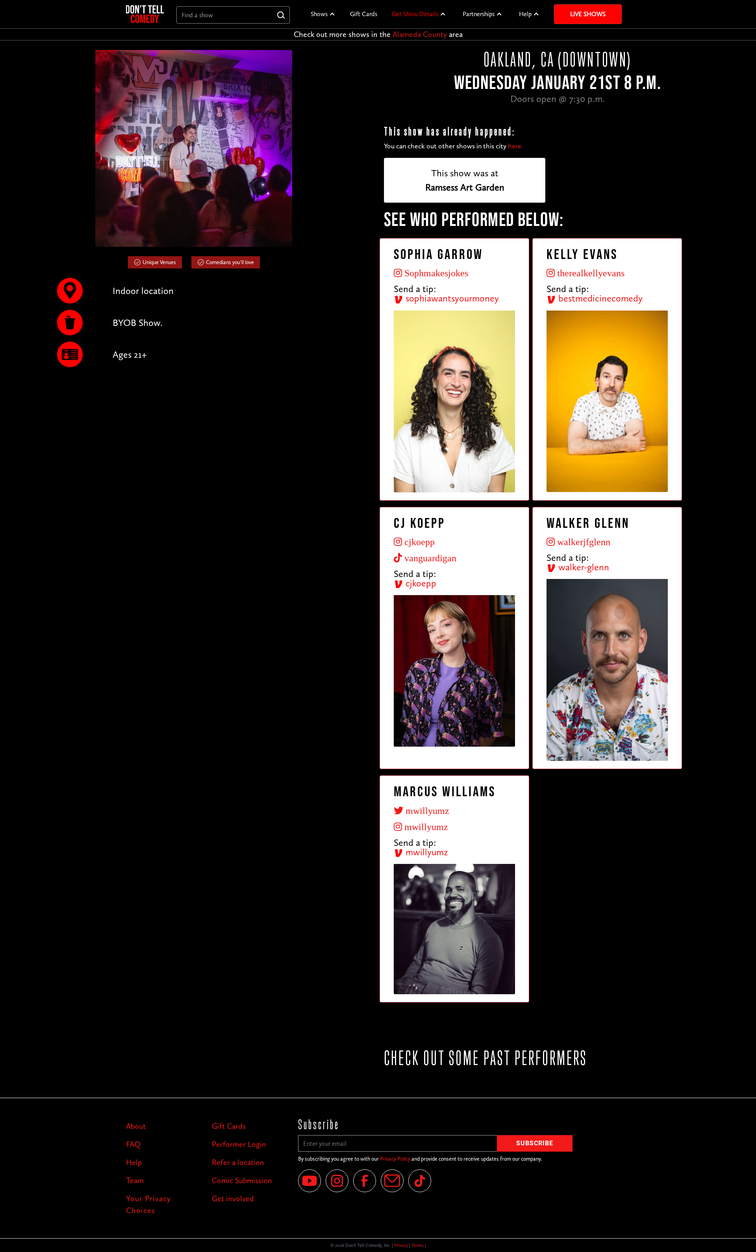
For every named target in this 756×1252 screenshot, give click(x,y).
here (514, 146)
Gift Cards (363, 14)
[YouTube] (309, 1180)
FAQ (133, 1144)
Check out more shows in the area (378, 34)
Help (525, 14)
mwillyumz (425, 852)
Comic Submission (242, 1180)
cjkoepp (419, 583)
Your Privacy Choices (148, 1204)
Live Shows (588, 14)
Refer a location (238, 1162)
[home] (145, 14)
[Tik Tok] (419, 1180)
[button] (323, 14)
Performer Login (239, 1144)
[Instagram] (337, 1180)
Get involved (233, 1198)
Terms (417, 1245)
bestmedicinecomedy (599, 298)
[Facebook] (364, 1180)
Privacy (401, 1245)
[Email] (392, 1180)
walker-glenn (582, 567)
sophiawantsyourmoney (451, 298)
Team (135, 1180)
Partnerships (479, 14)
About (136, 1126)
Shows (319, 14)
